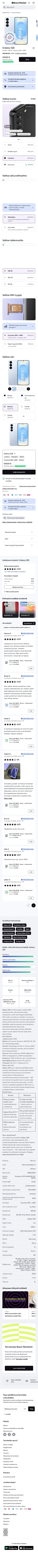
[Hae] (4, 7)
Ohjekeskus (7, 1459)
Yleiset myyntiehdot (9, 1489)
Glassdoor (6, 1521)
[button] (9, 37)
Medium (6, 1524)
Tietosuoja (6, 1492)
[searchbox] (20, 7)
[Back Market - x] (13, 1434)
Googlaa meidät (22, 1359)
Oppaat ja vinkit (8, 1461)
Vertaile (33, 99)
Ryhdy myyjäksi (8, 1445)
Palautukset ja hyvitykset (11, 1456)
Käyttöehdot (7, 1486)
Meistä (5, 1425)
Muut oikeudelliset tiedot (11, 1498)
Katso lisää (8, 798)
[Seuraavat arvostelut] (34, 905)
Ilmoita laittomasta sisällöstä (12, 1503)
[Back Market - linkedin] (4, 1434)
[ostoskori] (34, 3)
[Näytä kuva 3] (24, 389)
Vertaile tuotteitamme (10, 1464)
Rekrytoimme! (7, 1431)
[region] (19, 610)
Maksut (5, 1450)
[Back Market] (19, 3)
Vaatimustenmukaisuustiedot (27, 486)
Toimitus (6, 1453)
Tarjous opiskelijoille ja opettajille (13, 1428)
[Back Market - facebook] (9, 1434)
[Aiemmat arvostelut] (28, 905)
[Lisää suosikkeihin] (34, 48)
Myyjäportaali (7, 1447)
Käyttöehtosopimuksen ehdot (12, 1501)
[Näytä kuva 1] (18, 139)
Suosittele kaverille (9, 1477)
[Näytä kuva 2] (19, 139)
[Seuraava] (28, 389)
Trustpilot (6, 1518)
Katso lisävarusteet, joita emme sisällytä (17, 522)
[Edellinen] (9, 389)
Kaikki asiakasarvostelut (10, 1467)
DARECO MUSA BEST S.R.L (9, 488)
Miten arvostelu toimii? (12, 591)
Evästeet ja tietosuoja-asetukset (13, 1495)
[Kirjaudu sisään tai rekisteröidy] (29, 3)
